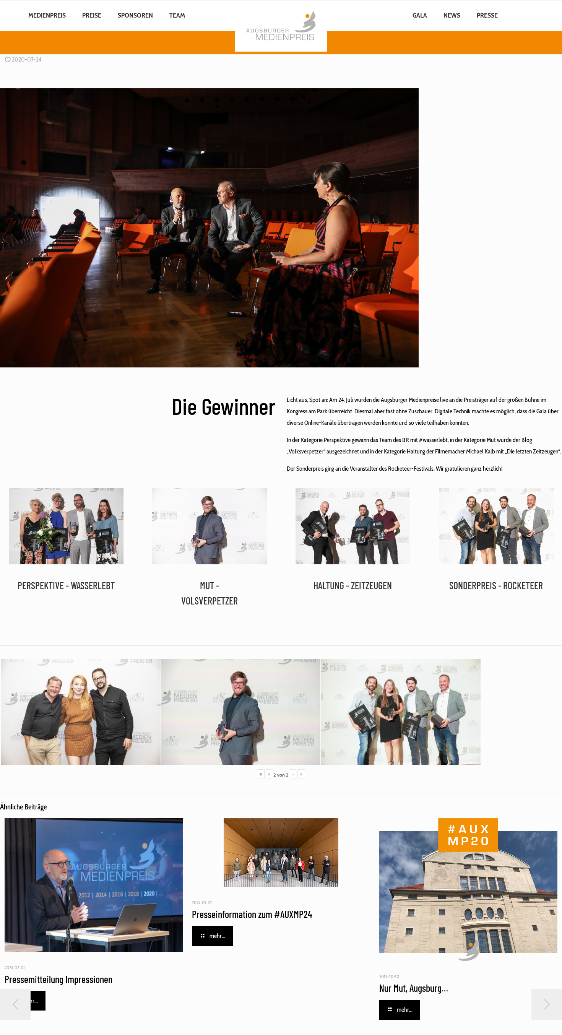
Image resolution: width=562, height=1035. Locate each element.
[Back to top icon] (525, 1019)
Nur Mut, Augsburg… (413, 988)
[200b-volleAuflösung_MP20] (66, 526)
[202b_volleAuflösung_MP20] (209, 526)
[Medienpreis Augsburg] (281, 15)
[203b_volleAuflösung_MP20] (496, 526)
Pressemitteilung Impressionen (58, 979)
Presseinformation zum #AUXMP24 (252, 914)
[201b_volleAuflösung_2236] (353, 526)
